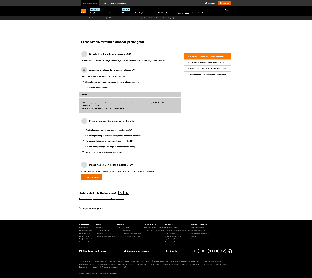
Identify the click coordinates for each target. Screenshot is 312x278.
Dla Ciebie (92, 18)
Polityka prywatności (161, 261)
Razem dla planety (221, 264)
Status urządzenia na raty (173, 236)
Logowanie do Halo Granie (106, 264)
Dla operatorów (195, 230)
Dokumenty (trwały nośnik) (190, 264)
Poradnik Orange (170, 233)
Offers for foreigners (85, 242)
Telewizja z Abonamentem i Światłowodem (130, 233)
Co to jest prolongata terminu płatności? (207, 56)
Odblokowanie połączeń (132, 18)
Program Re (95, 267)
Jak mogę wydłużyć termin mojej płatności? (208, 62)
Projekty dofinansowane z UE (213, 261)
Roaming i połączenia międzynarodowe (177, 230)
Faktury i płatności (115, 18)
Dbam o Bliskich (207, 264)
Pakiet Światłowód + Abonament (154, 227)
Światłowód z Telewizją (103, 233)
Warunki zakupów (116, 261)
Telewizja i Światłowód (123, 230)
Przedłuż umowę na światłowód (106, 236)
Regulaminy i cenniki (172, 227)
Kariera (202, 230)
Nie (126, 193)
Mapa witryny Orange (172, 242)
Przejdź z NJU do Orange (87, 239)
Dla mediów (194, 236)
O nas (202, 227)
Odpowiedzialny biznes (125, 264)
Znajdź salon (204, 233)
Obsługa (102, 18)
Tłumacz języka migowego (110, 267)
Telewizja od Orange (122, 227)
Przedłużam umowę (85, 230)
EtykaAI (148, 261)
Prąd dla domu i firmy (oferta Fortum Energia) (164, 264)
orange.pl (82, 18)
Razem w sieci (83, 267)
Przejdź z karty (84, 236)
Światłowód (99, 227)
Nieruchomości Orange (86, 264)
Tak (121, 193)
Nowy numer (83, 227)
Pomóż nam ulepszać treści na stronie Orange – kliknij (101, 199)
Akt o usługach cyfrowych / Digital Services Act (186, 261)
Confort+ (125, 267)
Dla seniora (194, 239)
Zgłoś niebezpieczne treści (173, 239)
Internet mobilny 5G (102, 230)
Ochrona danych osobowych (134, 261)
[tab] (130, 82)
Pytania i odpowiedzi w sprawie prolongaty (208, 68)
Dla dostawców (195, 233)
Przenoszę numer (85, 233)
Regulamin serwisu (101, 261)
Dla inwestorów (195, 227)
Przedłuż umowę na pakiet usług (154, 230)
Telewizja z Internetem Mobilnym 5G (128, 236)
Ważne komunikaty (85, 261)
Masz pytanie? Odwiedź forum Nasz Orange (208, 74)
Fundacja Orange (141, 264)
